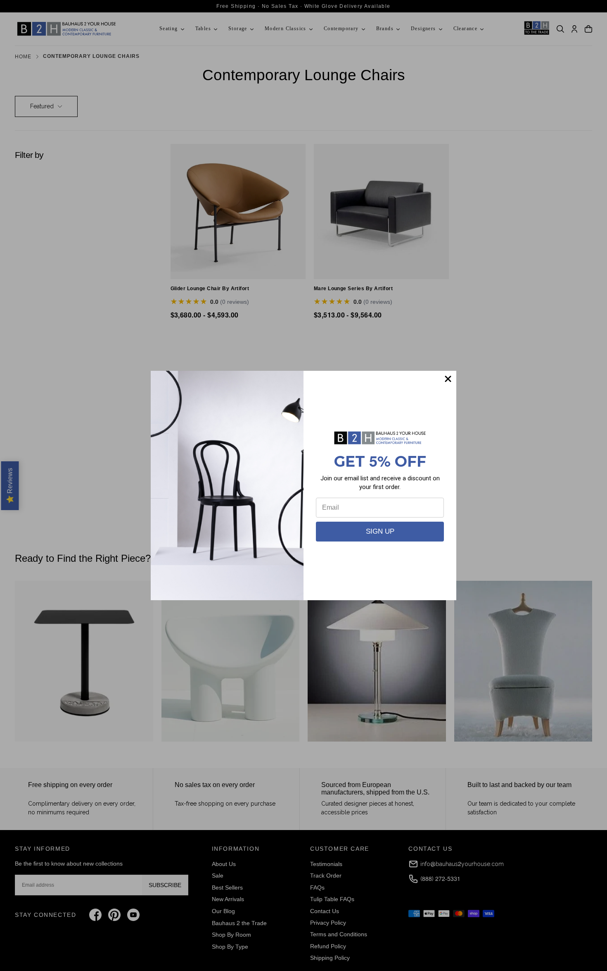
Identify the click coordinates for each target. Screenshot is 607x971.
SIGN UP (380, 531)
